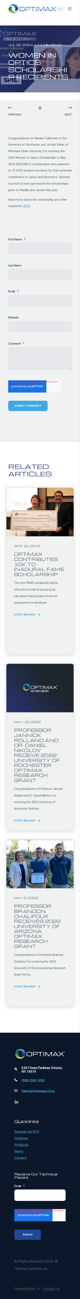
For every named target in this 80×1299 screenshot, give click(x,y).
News (18, 1151)
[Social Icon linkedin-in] (16, 1102)
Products (21, 1144)
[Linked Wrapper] (40, 1042)
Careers (20, 1157)
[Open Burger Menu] (70, 8)
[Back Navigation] (40, 108)
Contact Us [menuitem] (51, 1288)
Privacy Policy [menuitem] (24, 1288)
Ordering (21, 1138)
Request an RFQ (26, 1131)
